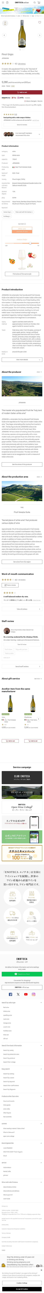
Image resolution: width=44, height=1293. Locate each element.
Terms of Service (6, 1233)
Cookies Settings (22, 1283)
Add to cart (23, 92)
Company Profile (6, 1237)
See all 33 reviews (22, 124)
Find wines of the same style (22, 274)
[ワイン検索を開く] (34, 2)
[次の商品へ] (38, 719)
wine (19, 16)
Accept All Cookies (22, 1289)
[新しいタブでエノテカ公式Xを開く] (18, 994)
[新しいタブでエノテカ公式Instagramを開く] (33, 994)
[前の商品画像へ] (4, 35)
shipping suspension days (33, 1214)
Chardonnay (28, 717)
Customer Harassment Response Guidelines (13, 1229)
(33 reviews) (22, 63)
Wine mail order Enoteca (8, 16)
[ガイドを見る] (7, 2)
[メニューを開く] (3, 2)
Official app (25, 987)
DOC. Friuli (15, 173)
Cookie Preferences (7, 1246)
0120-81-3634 (14, 1210)
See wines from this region (22, 562)
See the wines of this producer (22, 464)
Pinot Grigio (18, 179)
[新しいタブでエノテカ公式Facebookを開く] (10, 994)
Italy (33, 16)
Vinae (3, 717)
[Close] (41, 1270)
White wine (26, 16)
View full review (22, 644)
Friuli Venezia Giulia (24, 167)
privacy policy (5, 1224)
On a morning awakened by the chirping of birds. (21, 637)
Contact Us (5, 1206)
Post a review (11, 585)
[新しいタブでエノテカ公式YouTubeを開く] (26, 994)
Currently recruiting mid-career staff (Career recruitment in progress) (20, 1241)
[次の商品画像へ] (40, 35)
